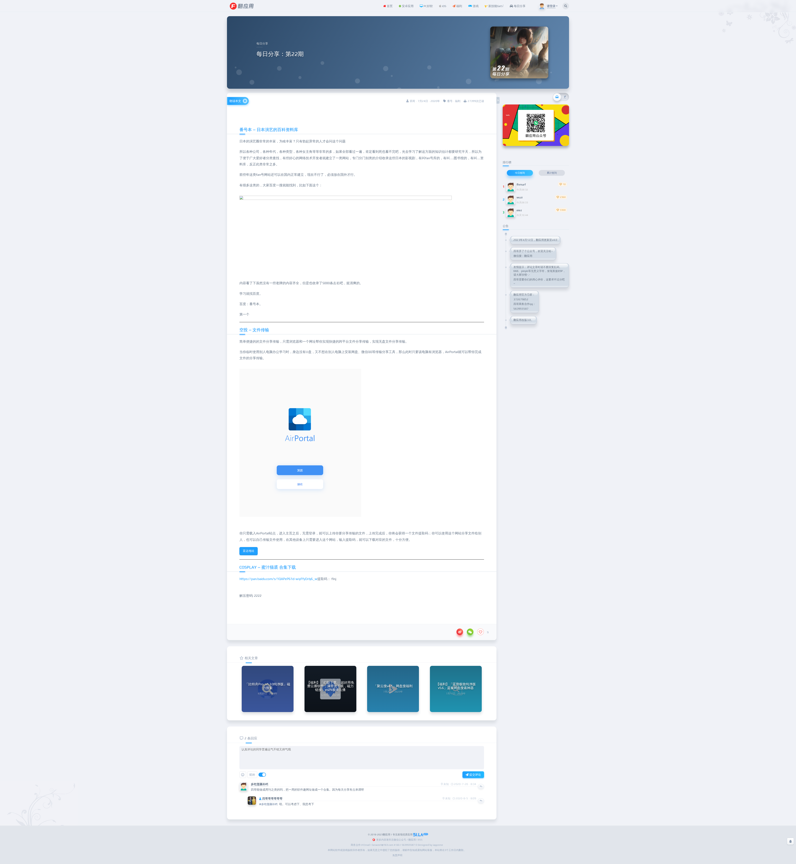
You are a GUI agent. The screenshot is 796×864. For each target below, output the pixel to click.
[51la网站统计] (420, 834)
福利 (458, 6)
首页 (389, 6)
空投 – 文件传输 (254, 329)
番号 (450, 101)
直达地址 (248, 550)
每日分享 (519, 6)
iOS (443, 6)
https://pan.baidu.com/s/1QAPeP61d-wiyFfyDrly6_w (278, 579)
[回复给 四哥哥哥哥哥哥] (481, 800)
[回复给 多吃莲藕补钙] (481, 786)
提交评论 (474, 774)
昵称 (252, 774)
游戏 (475, 6)
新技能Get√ (496, 6)
